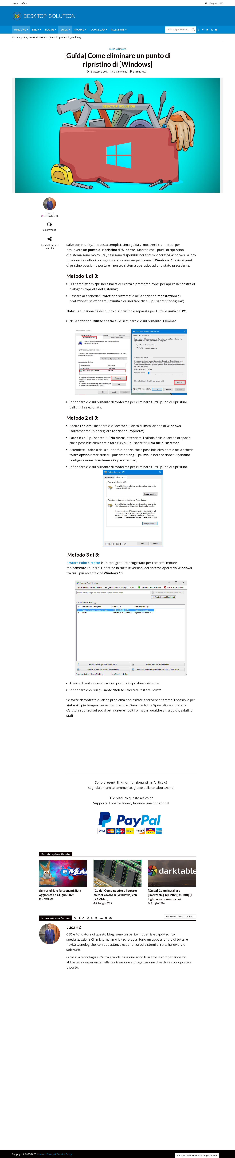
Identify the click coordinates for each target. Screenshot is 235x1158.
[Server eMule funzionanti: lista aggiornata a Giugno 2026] (63, 873)
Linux (35, 29)
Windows (20, 29)
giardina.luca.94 (50, 216)
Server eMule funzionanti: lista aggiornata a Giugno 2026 (60, 893)
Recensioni (117, 29)
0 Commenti (120, 71)
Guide (64, 29)
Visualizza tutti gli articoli (179, 916)
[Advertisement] (131, 219)
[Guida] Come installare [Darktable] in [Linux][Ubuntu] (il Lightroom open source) (170, 895)
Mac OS (49, 29)
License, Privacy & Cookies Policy (54, 1154)
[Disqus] (117, 1019)
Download (97, 29)
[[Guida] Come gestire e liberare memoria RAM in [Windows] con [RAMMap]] (117, 873)
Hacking (79, 29)
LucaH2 (50, 213)
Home (15, 3)
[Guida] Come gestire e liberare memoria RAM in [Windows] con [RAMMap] (115, 895)
